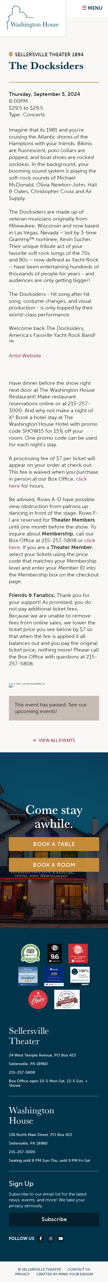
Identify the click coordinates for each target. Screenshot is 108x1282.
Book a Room (54, 864)
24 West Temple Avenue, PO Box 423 (42, 1055)
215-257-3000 (22, 1151)
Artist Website (25, 355)
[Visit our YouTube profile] (60, 1238)
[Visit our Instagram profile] (50, 1238)
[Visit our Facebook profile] (40, 1238)
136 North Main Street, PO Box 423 (40, 1134)
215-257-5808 (22, 1072)
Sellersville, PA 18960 (28, 1063)
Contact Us (79, 1269)
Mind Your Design (75, 1274)
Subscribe (54, 1219)
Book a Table (54, 844)
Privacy (22, 1274)
